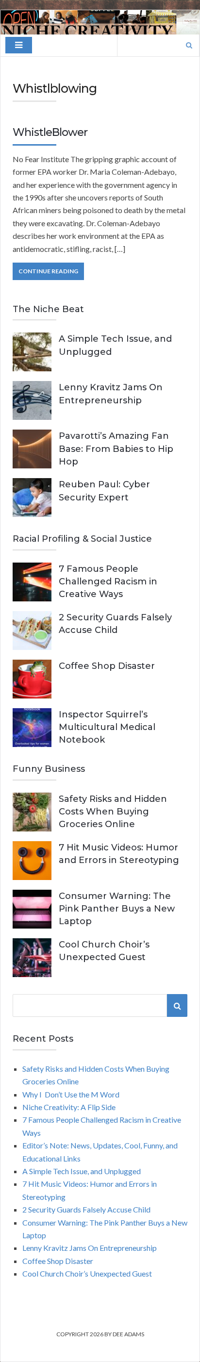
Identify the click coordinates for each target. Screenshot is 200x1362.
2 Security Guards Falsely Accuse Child (86, 1209)
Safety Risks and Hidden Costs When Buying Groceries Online (113, 812)
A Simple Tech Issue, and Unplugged (81, 1171)
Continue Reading (48, 271)
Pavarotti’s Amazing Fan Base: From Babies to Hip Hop (116, 448)
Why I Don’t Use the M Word (70, 1094)
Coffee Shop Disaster (107, 666)
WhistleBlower (50, 132)
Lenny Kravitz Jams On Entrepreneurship (89, 1247)
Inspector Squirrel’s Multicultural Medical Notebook (107, 727)
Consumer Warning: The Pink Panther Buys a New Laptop (117, 909)
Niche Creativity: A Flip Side (69, 1107)
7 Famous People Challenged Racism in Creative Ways (108, 581)
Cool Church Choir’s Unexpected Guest (87, 1273)
